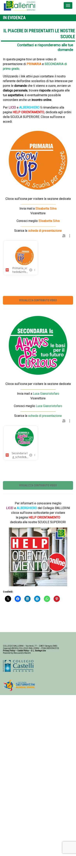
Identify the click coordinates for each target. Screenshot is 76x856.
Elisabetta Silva (46, 208)
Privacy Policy (9, 651)
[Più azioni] (35, 270)
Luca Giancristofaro (49, 406)
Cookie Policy (23, 651)
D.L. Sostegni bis (38, 651)
